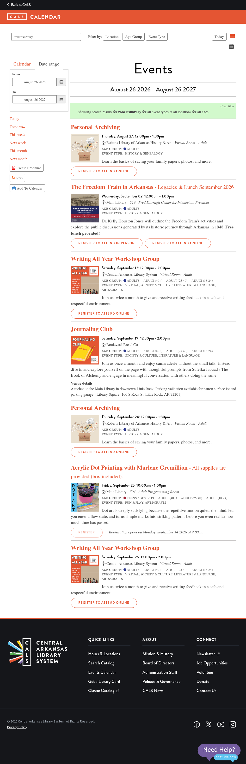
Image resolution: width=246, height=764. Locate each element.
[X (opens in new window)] (209, 724)
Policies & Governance (161, 681)
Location (112, 36)
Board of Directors (158, 663)
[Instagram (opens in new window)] (233, 724)
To (14, 92)
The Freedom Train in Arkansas (152, 186)
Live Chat (219, 753)
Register (86, 532)
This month (18, 150)
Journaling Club (92, 328)
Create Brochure (28, 167)
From (16, 74)
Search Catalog (101, 663)
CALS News (152, 690)
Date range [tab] (49, 64)
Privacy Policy (17, 727)
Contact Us (206, 690)
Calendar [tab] (22, 64)
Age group (133, 36)
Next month (18, 158)
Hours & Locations (104, 654)
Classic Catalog (101, 690)
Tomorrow (17, 126)
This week (17, 134)
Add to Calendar (29, 188)
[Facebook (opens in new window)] (197, 724)
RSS (19, 177)
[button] (232, 36)
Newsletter (206, 654)
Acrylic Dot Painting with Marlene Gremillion (148, 471)
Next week (18, 142)
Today (219, 36)
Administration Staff (159, 672)
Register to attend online (103, 171)
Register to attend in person (106, 243)
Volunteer (205, 672)
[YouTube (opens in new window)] (221, 724)
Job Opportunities (212, 663)
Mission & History (157, 654)
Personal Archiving (95, 126)
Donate (203, 681)
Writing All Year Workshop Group (115, 258)
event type (156, 36)
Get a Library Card (104, 681)
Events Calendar (102, 672)
